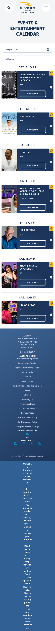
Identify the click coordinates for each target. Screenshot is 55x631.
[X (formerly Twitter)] (32, 444)
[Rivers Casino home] (27, 7)
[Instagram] (24, 444)
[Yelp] (40, 444)
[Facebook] (16, 444)
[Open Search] (9, 8)
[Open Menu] (46, 8)
